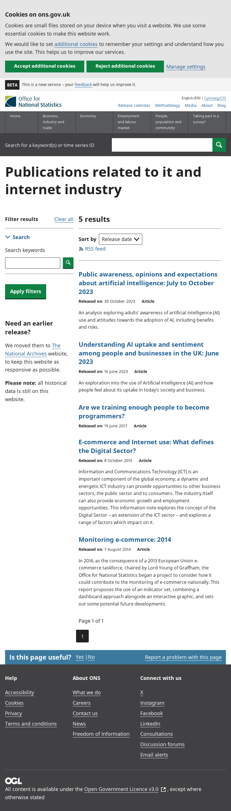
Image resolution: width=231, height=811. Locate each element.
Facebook (151, 713)
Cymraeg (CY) (215, 98)
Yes (80, 656)
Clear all (64, 219)
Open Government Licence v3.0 (121, 789)
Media (191, 105)
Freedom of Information (101, 733)
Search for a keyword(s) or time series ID (49, 145)
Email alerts (154, 754)
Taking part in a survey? (206, 118)
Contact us (85, 713)
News (79, 723)
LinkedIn (150, 723)
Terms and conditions (31, 723)
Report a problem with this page (183, 657)
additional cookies (76, 44)
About (207, 105)
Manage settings (186, 66)
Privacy (13, 713)
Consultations (156, 733)
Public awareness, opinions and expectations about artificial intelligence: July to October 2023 (148, 283)
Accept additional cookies (44, 66)
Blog (221, 105)
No (91, 656)
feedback (83, 84)
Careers (82, 702)
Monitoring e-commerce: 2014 (125, 539)
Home (15, 115)
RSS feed (95, 248)
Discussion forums (162, 744)
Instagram (152, 702)
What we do (87, 692)
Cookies (14, 702)
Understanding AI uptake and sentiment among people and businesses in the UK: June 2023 (149, 353)
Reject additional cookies (125, 66)
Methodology (167, 105)
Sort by (87, 239)
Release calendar (134, 105)
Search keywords (25, 250)
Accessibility (19, 692)
